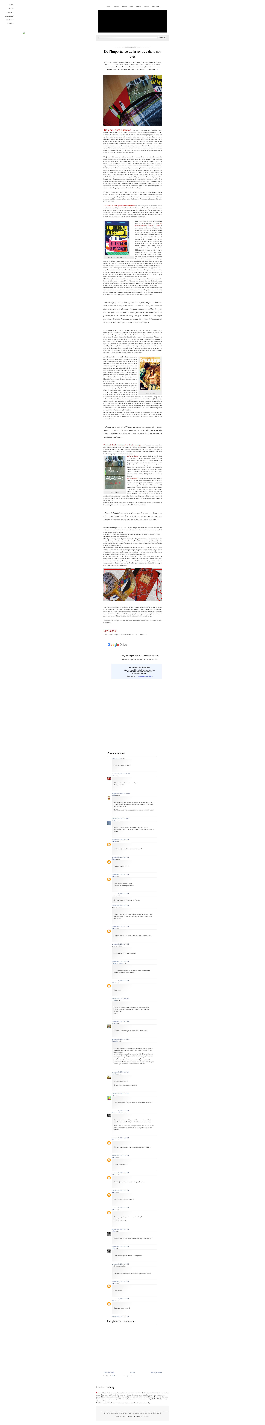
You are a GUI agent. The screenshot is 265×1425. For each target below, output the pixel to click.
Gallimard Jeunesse (130, 65)
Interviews (146, 6)
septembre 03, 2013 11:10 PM (120, 1039)
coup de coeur (155, 62)
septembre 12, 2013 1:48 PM (120, 1281)
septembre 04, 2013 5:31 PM (120, 1246)
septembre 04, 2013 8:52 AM (120, 1093)
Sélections (124, 6)
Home (11, 5)
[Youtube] (13, 33)
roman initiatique (152, 67)
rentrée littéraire (136, 67)
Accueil (132, 1372)
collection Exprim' (132, 62)
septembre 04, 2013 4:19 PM (120, 1155)
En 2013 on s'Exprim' (113, 65)
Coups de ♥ (9, 20)
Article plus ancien (156, 1372)
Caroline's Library (117, 1113)
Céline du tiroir (116, 758)
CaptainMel (115, 1041)
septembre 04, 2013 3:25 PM (120, 1111)
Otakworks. (146, 1416)
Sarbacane (126, 69)
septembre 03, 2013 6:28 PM (120, 894)
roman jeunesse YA (114, 69)
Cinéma (131, 6)
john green (149, 65)
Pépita (113, 820)
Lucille (114, 795)
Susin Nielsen (136, 69)
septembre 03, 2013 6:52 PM (120, 926)
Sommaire (9, 12)
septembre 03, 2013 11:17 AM (121, 793)
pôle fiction (117, 67)
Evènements (138, 6)
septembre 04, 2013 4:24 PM (120, 1208)
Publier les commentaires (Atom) (121, 1376)
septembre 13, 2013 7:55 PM (120, 1316)
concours (145, 62)
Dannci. (124, 1416)
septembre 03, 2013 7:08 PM (120, 961)
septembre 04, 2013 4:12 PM (120, 1138)
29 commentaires (151, 69)
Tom (113, 776)
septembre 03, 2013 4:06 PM (120, 840)
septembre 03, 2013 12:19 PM (120, 818)
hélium (141, 65)
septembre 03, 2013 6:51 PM (120, 905)
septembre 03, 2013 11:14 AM (121, 774)
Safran (114, 1231)
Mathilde (114, 1023)
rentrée (125, 67)
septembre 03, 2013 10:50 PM (120, 1022)
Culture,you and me (117, 963)
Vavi (113, 1095)
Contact (10, 23)
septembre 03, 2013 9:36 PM (120, 981)
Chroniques (116, 6)
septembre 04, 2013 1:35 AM (120, 1072)
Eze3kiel (114, 1000)
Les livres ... (109, 6)
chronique (120, 62)
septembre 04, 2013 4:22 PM (120, 1190)
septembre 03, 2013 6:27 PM (120, 857)
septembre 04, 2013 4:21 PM (120, 1173)
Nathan (108, 62)
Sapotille (114, 1074)
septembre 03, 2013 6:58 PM (120, 944)
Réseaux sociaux (155, 6)
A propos (10, 8)
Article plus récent (108, 1372)
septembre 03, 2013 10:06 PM (120, 998)
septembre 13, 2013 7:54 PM (120, 1299)
